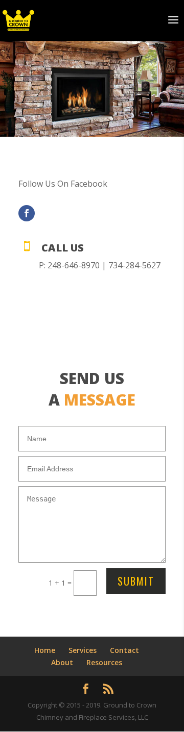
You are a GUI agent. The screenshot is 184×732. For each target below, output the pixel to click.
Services (82, 650)
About (62, 662)
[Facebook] (26, 213)
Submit (136, 581)
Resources (104, 662)
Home (44, 650)
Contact (124, 650)
